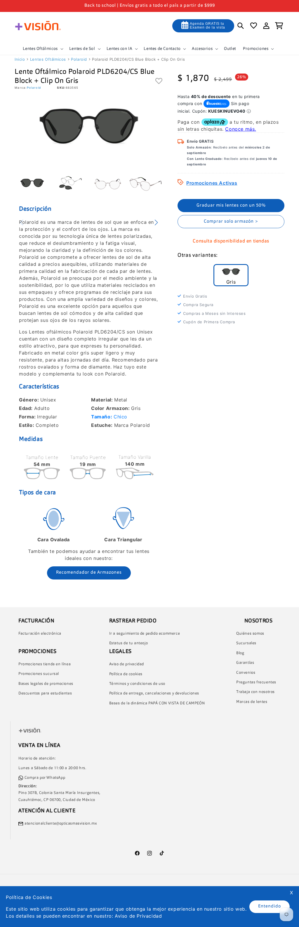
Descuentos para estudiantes (45, 693)
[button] (42, 49)
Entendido (269, 906)
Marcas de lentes (251, 702)
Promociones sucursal (38, 674)
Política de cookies (125, 674)
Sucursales (246, 643)
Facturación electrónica (39, 634)
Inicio (20, 59)
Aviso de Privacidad (138, 916)
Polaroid (79, 59)
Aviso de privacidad (126, 664)
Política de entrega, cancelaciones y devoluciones (154, 693)
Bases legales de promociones (45, 684)
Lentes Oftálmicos (48, 59)
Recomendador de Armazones (89, 572)
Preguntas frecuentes (256, 682)
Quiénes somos (250, 634)
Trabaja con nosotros (255, 692)
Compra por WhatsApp (45, 778)
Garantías (245, 663)
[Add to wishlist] (159, 81)
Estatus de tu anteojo (128, 643)
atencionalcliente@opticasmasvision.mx (61, 823)
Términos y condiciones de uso (137, 684)
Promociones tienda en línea (44, 664)
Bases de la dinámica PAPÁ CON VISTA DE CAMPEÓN (157, 703)
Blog (240, 653)
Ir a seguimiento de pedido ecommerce (144, 634)
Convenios (245, 673)
